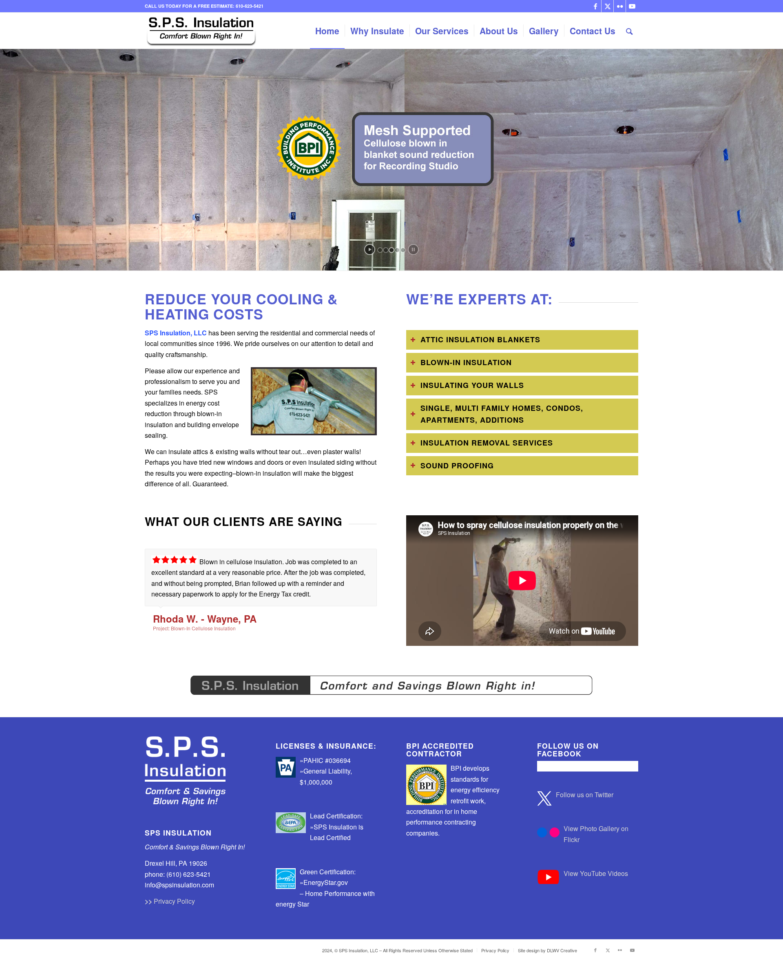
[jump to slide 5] (403, 250)
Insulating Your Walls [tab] (472, 385)
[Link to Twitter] (607, 6)
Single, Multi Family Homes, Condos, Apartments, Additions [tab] (501, 414)
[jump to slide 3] (391, 250)
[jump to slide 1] (380, 250)
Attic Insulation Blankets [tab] (480, 339)
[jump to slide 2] (386, 250)
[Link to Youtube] (632, 6)
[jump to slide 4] (397, 250)
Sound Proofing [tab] (457, 465)
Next (369, 557)
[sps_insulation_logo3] (201, 31)
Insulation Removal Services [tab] (486, 442)
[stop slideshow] (413, 249)
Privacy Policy (174, 901)
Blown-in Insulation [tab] (466, 362)
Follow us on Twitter (584, 794)
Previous (350, 557)
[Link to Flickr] (620, 6)
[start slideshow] (369, 249)
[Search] (629, 31)
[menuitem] (327, 31)
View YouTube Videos (596, 873)
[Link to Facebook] (595, 6)
